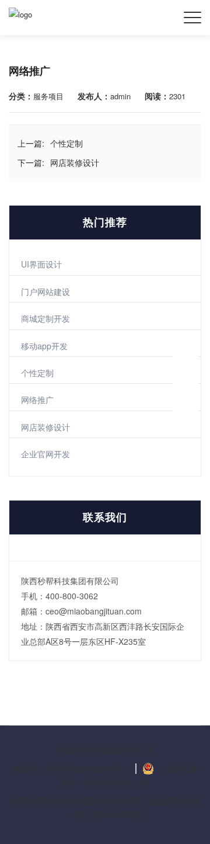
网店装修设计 (45, 427)
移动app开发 (44, 346)
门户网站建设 (45, 291)
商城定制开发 (45, 318)
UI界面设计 (41, 264)
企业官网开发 (45, 454)
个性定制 (37, 372)
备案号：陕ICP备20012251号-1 (70, 768)
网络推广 (37, 399)
